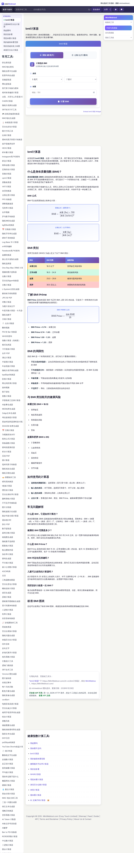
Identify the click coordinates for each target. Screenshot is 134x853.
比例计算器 (6, 135)
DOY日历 (6, 738)
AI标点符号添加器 (9, 824)
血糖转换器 (6, 255)
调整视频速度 (7, 204)
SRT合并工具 (7, 670)
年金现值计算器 (8, 366)
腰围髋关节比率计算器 (39, 764)
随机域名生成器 (8, 469)
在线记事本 (6, 682)
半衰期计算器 (7, 362)
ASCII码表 (6, 571)
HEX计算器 (6, 148)
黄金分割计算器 (8, 794)
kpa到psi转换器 (8, 375)
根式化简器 (6, 345)
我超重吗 (34, 743)
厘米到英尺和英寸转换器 (12, 139)
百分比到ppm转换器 (10, 281)
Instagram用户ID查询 (11, 157)
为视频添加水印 (8, 434)
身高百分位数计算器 (38, 785)
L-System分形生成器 (10, 289)
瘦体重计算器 (35, 795)
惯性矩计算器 (7, 490)
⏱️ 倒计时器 (7, 751)
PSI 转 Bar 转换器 (9, 332)
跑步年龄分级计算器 (10, 516)
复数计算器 (6, 396)
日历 (4, 576)
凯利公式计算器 (8, 439)
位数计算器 (6, 276)
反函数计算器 (7, 759)
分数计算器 (6, 285)
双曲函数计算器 (8, 443)
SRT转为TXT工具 (9, 110)
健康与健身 (7, 9)
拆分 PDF (6, 524)
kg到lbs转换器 (8, 225)
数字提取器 (6, 529)
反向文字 (5, 648)
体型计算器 (34, 790)
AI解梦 (4, 828)
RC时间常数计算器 (9, 836)
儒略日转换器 (7, 811)
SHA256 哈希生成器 (10, 426)
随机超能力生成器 (9, 511)
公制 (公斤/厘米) (81, 55)
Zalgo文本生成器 (9, 413)
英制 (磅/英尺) (48, 55)
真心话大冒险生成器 (10, 259)
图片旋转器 (6, 678)
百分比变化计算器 (9, 584)
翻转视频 (5, 328)
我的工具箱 (109, 38)
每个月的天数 (7, 687)
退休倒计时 (6, 520)
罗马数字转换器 (8, 216)
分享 (106, 9)
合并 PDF (6, 353)
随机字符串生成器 (9, 234)
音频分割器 (6, 174)
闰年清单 (5, 644)
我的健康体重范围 (37, 759)
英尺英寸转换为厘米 (10, 88)
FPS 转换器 (7, 199)
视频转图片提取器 (9, 272)
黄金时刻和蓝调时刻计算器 (12, 422)
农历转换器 (6, 191)
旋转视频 (5, 387)
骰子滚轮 (5, 392)
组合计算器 (6, 717)
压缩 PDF (6, 456)
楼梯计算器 (6, 785)
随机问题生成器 (8, 635)
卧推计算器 (6, 379)
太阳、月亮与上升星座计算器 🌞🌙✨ (12, 97)
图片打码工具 (7, 131)
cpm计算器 (6, 178)
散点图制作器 (7, 550)
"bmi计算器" (34, 681)
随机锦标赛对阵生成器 (11, 729)
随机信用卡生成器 (9, 71)
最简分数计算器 (8, 533)
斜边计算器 (6, 161)
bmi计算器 (34, 753)
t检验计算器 (7, 486)
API (36, 819)
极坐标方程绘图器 (9, 293)
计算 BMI (65, 101)
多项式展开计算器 (9, 653)
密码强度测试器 (8, 447)
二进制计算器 (7, 845)
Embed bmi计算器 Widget (92, 111)
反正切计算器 (7, 764)
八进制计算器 (7, 610)
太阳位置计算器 (8, 195)
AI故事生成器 (7, 405)
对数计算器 (6, 302)
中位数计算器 (7, 841)
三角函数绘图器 (8, 580)
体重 (34, 87)
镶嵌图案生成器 (8, 725)
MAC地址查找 (8, 67)
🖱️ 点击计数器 (8, 323)
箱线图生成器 (7, 537)
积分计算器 (6, 452)
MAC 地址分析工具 (10, 798)
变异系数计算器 (8, 815)
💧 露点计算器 (8, 789)
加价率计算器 (7, 554)
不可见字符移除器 (9, 503)
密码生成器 (6, 558)
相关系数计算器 (8, 657)
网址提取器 (6, 84)
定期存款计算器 (8, 169)
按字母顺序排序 (8, 144)
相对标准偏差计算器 (10, 92)
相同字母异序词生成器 (11, 712)
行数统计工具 (7, 661)
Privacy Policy (66, 819)
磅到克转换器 (7, 481)
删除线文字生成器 (9, 755)
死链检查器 (6, 627)
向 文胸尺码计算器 (37, 800)
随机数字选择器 (8, 541)
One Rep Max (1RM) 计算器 (12, 268)
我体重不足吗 (35, 748)
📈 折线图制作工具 (10, 623)
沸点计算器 (6, 358)
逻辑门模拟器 (7, 665)
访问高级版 (109, 33)
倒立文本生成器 (8, 806)
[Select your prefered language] (115, 9)
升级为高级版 (111, 28)
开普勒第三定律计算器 (11, 400)
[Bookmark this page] (121, 9)
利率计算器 (6, 614)
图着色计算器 (7, 546)
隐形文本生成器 (8, 734)
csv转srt (5, 700)
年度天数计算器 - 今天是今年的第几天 (12, 310)
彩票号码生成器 (8, 75)
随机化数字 (6, 315)
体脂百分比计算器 (10, 50)
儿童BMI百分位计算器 (11, 25)
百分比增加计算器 (9, 631)
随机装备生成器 (8, 695)
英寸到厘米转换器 (9, 605)
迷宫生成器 (6, 593)
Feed (90, 816)
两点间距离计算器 (9, 383)
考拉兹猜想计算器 (9, 417)
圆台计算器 (6, 849)
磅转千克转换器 (8, 238)
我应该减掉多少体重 (11, 46)
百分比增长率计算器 (10, 494)
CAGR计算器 (7, 101)
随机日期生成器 (8, 473)
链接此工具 (109, 22)
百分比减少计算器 (9, 708)
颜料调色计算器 (8, 499)
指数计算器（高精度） (11, 340)
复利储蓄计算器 (8, 768)
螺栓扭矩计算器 (8, 588)
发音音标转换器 (8, 618)
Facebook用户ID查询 (11, 251)
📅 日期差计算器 (9, 229)
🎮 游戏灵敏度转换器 (11, 114)
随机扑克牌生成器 (9, 105)
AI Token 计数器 (9, 819)
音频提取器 (6, 80)
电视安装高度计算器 (10, 704)
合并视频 (5, 212)
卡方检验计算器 (8, 349)
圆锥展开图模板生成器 (11, 601)
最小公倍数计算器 (9, 567)
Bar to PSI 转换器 (9, 832)
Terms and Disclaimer (49, 819)
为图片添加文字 (8, 306)
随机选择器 (6, 263)
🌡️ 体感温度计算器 (10, 122)
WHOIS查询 (7, 336)
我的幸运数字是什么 (10, 776)
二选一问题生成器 (9, 802)
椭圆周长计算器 (8, 781)
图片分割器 (6, 507)
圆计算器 (5, 460)
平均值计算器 (7, 772)
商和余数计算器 (8, 165)
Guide (96, 816)
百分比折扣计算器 (9, 127)
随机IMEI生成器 (8, 221)
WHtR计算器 (35, 774)
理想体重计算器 (36, 779)
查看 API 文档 (44, 695)
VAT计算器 (6, 186)
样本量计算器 (7, 152)
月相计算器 (6, 319)
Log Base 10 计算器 (10, 242)
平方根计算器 (7, 563)
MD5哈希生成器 (8, 409)
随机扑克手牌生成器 (10, 370)
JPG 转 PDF (7, 298)
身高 (34, 73)
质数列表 (5, 721)
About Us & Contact (82, 819)
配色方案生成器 (8, 691)
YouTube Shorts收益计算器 (12, 747)
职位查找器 (6, 62)
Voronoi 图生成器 (9, 674)
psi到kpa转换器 (8, 742)
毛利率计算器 (7, 208)
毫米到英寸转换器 (9, 464)
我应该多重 (34, 769)
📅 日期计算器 (8, 430)
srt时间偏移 (7, 246)
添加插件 (96, 9)
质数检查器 (6, 182)
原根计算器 (6, 597)
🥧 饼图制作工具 (9, 477)
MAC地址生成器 (8, 118)
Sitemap (82, 816)
